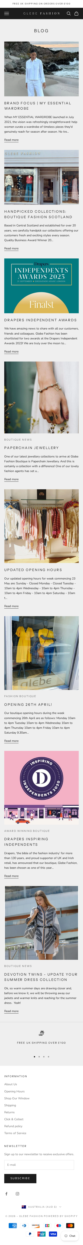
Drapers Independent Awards (40, 320)
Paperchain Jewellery (31, 448)
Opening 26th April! (28, 704)
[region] (41, 1040)
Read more (11, 140)
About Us (10, 1084)
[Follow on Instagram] (17, 1194)
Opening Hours (14, 1091)
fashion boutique (20, 696)
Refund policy (13, 1126)
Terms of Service (15, 1133)
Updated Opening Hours (33, 570)
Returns (9, 1112)
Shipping (10, 1105)
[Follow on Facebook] (6, 1194)
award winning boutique (27, 830)
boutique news (18, 439)
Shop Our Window (17, 1098)
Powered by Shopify (61, 1216)
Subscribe (20, 1178)
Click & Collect (13, 1119)
